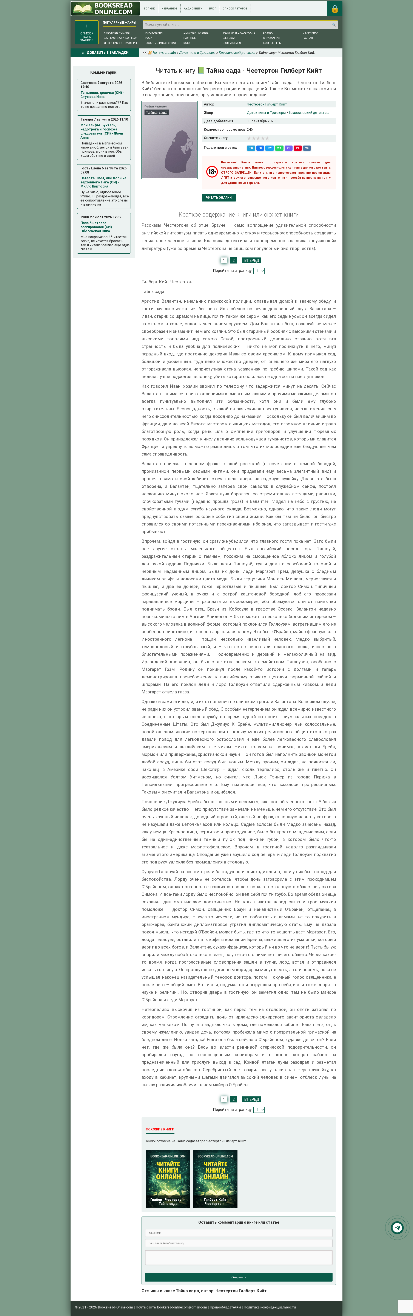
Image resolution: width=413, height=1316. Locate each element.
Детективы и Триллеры (266, 113)
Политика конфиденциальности (270, 1307)
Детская (229, 37)
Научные (189, 37)
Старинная (310, 32)
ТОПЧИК (149, 8)
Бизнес (268, 32)
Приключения (153, 32)
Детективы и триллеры (120, 43)
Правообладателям (225, 1307)
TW (269, 148)
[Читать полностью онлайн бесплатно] (105, 8)
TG (251, 148)
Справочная (271, 37)
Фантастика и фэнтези (120, 37)
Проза (148, 37)
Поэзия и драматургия (160, 43)
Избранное (169, 8)
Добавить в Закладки (107, 53)
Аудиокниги (193, 8)
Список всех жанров (86, 37)
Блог (212, 8)
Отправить (238, 1277)
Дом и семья (232, 43)
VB (288, 148)
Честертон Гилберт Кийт (267, 104)
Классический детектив (309, 113)
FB (260, 148)
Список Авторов (235, 8)
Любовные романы (117, 32)
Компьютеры (272, 43)
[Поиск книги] (334, 25)
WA (279, 148)
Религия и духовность (239, 32)
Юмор (187, 43)
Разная (308, 37)
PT (298, 148)
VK (307, 148)
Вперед (251, 260)
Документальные (195, 32)
